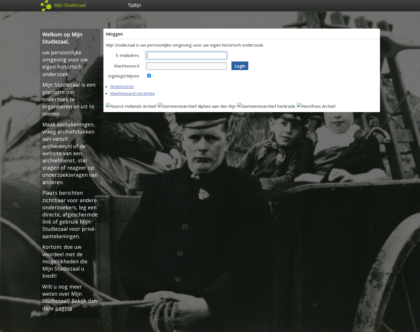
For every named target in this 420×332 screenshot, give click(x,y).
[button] (239, 65)
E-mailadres (127, 55)
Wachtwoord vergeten (132, 93)
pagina (63, 308)
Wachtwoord (126, 66)
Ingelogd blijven (123, 76)
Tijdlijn (134, 5)
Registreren (122, 86)
